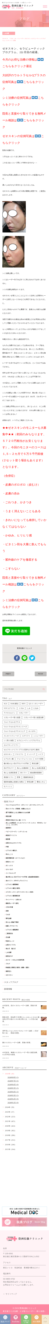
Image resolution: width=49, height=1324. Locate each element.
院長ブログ (9, 802)
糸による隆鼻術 (23, 768)
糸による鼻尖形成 (38, 768)
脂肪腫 (8, 839)
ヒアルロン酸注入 (11, 850)
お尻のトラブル (11, 945)
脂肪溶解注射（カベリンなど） (16, 858)
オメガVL (32, 731)
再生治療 (35, 763)
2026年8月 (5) (13, 1077)
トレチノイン (9, 40)
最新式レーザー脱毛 (12, 903)
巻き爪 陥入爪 (11, 948)
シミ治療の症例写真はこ (21, 600)
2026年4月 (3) (13, 1092)
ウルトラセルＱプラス (12, 722)
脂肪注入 (8, 971)
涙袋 (7, 911)
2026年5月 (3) (13, 1088)
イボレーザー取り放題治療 (34, 717)
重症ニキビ (41, 782)
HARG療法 (14, 704)
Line (24, 658)
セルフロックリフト (11, 745)
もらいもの (9, 869)
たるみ (35, 708)
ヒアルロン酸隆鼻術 (12, 930)
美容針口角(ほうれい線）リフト (16, 820)
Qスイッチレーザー (36, 704)
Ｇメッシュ (8, 786)
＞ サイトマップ (10, 1294)
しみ (15, 38)
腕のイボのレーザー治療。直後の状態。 (17, 1042)
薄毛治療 (30, 782)
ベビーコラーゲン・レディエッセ (16, 831)
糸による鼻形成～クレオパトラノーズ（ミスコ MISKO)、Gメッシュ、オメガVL (26, 824)
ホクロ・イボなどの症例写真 (15, 960)
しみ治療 (6, 33)
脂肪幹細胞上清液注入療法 (14, 782)
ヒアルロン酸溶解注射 (13, 896)
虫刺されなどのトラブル (13, 843)
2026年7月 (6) (13, 1081)
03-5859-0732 (9, 1279)
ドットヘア (31, 754)
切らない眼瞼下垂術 (12, 922)
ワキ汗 (8, 914)
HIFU (24, 704)
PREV (8, 674)
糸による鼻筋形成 (10, 773)
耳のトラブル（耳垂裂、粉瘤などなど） (18, 809)
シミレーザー (20, 38)
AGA (5, 704)
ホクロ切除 (39, 759)
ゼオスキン (28, 38)
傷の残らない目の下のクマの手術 (16, 763)
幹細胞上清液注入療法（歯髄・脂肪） (18, 967)
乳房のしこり (10, 941)
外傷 (7, 847)
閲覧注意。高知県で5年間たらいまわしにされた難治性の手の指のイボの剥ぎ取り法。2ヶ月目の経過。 (20, 1019)
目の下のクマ (9, 768)
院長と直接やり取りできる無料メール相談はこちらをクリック (24, 120)
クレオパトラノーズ (11, 736)
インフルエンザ (11, 873)
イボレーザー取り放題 (12, 717)
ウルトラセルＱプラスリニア (14, 731)
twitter (32, 658)
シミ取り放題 (9, 740)
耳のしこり (9, 854)
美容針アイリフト (11, 835)
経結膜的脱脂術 (36, 773)
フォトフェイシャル (24, 759)
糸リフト (23, 773)
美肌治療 (8, 816)
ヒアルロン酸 (9, 759)
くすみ (11, 38)
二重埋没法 (9, 933)
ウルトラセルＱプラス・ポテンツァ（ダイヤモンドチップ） (25, 805)
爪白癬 (8, 937)
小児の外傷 (9, 907)
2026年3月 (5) (13, 1095)
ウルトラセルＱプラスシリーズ (15, 727)
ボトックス (9, 865)
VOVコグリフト (10, 708)
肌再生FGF (9, 956)
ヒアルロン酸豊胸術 (12, 884)
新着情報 (8, 989)
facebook (17, 658)
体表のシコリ (10, 862)
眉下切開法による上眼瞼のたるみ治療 (18, 812)
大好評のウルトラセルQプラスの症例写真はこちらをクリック (24, 82)
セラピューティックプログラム (28, 740)
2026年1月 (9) (13, 1103)
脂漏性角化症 (28, 777)
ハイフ (40, 754)
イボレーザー (24, 713)
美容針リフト (9, 777)
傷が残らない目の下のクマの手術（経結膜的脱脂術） (23, 877)
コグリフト (26, 736)
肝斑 (14, 40)
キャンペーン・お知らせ (13, 899)
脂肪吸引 (8, 828)
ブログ (8, 964)
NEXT (40, 674)
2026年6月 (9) (13, 1085)
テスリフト (19, 754)
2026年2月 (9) (13, 1099)
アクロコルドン (9, 713)
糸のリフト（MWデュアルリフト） (17, 880)
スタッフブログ (11, 982)
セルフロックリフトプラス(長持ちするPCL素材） (22, 750)
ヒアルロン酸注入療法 (13, 888)
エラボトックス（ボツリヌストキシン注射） (20, 892)
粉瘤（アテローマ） (12, 926)
